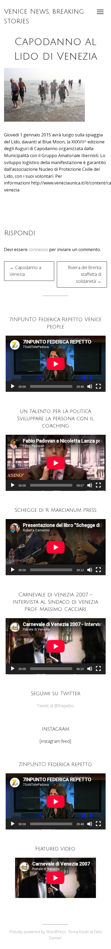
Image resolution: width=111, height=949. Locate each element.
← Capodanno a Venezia (25, 271)
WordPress (56, 931)
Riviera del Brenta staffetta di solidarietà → (84, 274)
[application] (56, 364)
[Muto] (89, 386)
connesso (38, 249)
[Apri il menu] (100, 12)
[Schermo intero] (98, 386)
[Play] (12, 386)
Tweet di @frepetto (55, 706)
